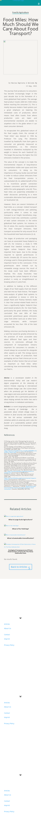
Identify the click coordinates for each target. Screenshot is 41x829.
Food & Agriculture (20, 12)
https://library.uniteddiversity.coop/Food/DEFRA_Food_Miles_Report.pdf (20, 451)
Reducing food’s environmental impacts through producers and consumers (20, 487)
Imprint (7, 639)
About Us (7, 628)
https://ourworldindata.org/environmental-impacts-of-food (20, 478)
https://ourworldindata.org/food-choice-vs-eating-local (19, 472)
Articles (7, 624)
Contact (7, 634)
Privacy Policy (9, 645)
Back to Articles (19, 566)
